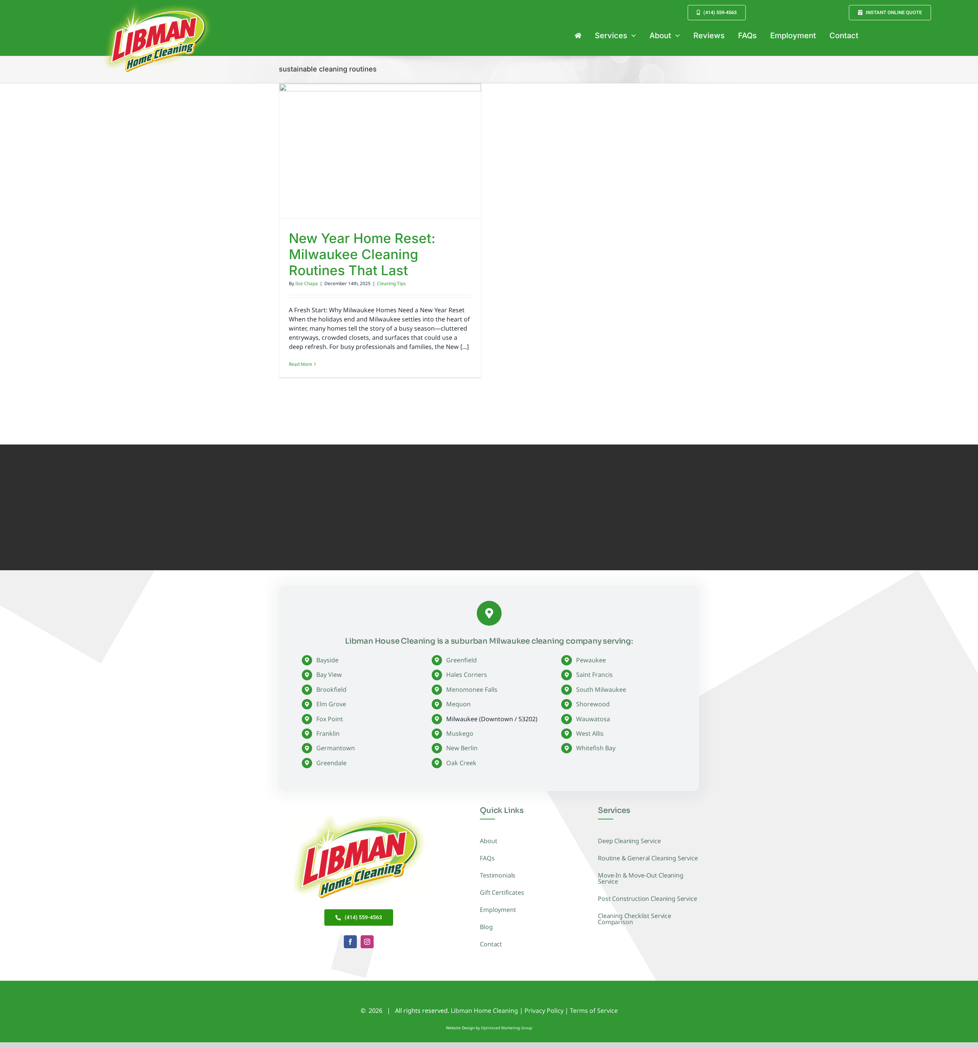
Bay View (329, 674)
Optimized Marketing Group (506, 1027)
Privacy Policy (544, 1010)
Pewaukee (591, 660)
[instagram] (367, 941)
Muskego (459, 733)
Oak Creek (461, 763)
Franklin (328, 733)
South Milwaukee (601, 689)
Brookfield (331, 689)
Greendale (331, 763)
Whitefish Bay (595, 748)
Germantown (335, 748)
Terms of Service (594, 1010)
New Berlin (462, 748)
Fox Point (329, 719)
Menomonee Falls (471, 689)
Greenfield (461, 660)
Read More (300, 364)
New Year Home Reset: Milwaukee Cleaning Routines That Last (362, 254)
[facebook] (350, 941)
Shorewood (593, 704)
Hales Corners (466, 674)
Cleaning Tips (391, 283)
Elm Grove (331, 704)
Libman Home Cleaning (484, 1010)
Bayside (327, 660)
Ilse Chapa (306, 283)
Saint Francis (594, 674)
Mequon (458, 704)
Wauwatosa (593, 719)
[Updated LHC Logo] (358, 813)
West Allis (590, 733)
